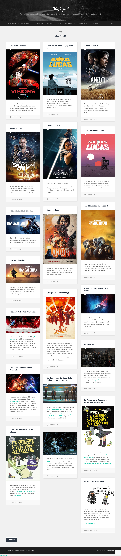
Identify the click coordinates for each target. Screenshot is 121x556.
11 (96, 389)
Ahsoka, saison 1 (54, 125)
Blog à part (60, 9)
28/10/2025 (52, 114)
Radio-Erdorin (82, 23)
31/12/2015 (15, 418)
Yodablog (18, 495)
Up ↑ (113, 550)
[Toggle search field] (112, 23)
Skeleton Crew (16, 128)
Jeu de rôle (25, 23)
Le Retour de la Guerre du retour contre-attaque (95, 401)
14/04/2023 (52, 281)
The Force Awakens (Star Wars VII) (21, 368)
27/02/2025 (15, 199)
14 (96, 333)
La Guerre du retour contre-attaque (22, 430)
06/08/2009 (89, 530)
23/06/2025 (89, 119)
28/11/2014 (52, 425)
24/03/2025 (52, 199)
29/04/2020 (15, 300)
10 (22, 356)
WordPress (39, 23)
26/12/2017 (15, 356)
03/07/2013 (89, 470)
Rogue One (89, 344)
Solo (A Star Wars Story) (58, 292)
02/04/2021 (15, 249)
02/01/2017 (89, 389)
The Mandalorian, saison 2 (21, 211)
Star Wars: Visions (18, 45)
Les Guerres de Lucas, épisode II (60, 46)
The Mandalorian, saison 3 (96, 206)
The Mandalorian (17, 260)
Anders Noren (106, 550)
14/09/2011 (52, 476)
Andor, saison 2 (91, 45)
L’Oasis (95, 23)
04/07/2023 (89, 277)
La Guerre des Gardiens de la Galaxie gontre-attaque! (59, 379)
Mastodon (3, 555)
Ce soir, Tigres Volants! (94, 481)
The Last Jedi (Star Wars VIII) (23, 312)
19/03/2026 (15, 117)
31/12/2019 (89, 333)
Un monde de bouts (54, 23)
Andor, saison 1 (53, 210)
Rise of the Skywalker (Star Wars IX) (96, 289)
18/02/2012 (15, 502)
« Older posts (11, 539)
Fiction (68, 23)
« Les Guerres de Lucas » (95, 130)
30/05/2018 (52, 367)
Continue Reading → (90, 523)
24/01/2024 (89, 194)
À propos (11, 23)
